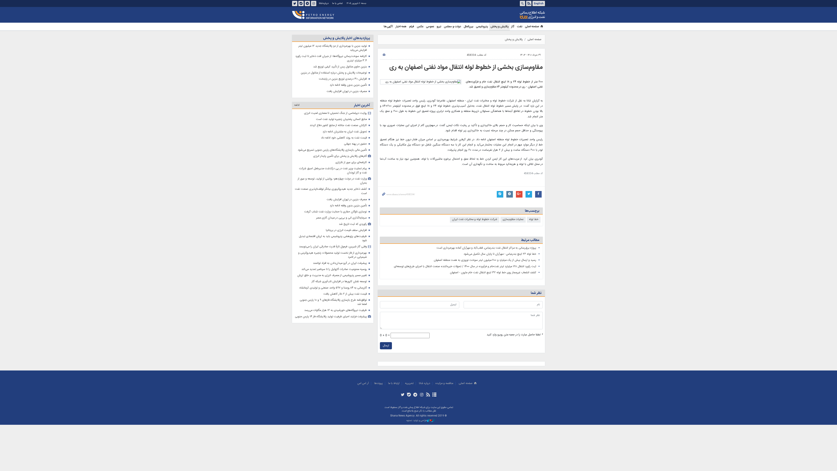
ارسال (386, 345)
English (538, 3)
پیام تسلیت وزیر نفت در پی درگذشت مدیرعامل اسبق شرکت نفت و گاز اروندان (333, 171)
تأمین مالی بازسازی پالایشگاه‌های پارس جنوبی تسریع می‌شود (332, 150)
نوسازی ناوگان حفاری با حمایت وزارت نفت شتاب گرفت (335, 212)
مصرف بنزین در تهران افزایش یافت (347, 91)
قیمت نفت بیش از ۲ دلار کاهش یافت (345, 294)
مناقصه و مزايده (444, 383)
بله (301, 3)
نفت (519, 26)
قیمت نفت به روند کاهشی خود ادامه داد (344, 138)
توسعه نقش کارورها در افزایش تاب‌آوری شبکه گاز (339, 282)
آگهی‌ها (388, 26)
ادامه (296, 105)
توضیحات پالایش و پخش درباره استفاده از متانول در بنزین (334, 73)
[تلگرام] (415, 395)
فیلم (411, 26)
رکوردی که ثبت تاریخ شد (353, 224)
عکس (420, 26)
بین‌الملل (468, 26)
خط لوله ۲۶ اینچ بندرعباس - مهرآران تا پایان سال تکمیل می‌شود (500, 254)
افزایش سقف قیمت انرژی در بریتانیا (346, 230)
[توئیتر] (402, 395)
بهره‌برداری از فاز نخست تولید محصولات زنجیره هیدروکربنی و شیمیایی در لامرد (332, 255)
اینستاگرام (313, 3)
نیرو (439, 26)
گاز (512, 26)
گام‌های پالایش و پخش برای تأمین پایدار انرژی (340, 156)
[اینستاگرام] (421, 395)
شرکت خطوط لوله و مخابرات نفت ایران (474, 219)
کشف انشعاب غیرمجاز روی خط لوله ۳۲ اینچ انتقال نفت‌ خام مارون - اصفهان (493, 273)
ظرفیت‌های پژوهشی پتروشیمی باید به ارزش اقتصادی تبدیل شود (333, 238)
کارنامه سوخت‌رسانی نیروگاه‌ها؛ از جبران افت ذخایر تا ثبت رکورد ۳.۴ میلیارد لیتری (331, 58)
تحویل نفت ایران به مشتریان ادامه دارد (345, 132)
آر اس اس (363, 383)
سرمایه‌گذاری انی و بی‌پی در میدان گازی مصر (341, 218)
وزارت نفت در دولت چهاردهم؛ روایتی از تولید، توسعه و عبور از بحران (332, 181)
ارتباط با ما (394, 383)
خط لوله (533, 219)
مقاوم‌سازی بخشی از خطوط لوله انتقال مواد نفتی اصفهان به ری (466, 67)
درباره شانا (323, 3)
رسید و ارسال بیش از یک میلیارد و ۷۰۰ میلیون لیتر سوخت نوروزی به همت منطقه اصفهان (485, 260)
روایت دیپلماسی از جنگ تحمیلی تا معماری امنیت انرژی (335, 113)
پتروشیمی (482, 26)
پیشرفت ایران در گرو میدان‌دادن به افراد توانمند (340, 263)
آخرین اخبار (362, 105)
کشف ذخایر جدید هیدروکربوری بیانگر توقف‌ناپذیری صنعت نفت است (331, 191)
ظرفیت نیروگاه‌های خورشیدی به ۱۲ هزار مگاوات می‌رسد (335, 310)
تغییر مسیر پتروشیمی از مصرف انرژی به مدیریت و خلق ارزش (332, 275)
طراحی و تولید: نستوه (417, 421)
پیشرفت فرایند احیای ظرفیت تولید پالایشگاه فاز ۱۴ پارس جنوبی (331, 317)
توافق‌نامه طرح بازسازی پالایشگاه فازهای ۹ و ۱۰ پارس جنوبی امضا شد (333, 302)
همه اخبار (401, 26)
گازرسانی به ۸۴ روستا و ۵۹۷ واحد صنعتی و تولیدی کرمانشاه (333, 288)
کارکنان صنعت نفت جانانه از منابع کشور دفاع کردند (338, 125)
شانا (517, 15)
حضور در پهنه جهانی (355, 144)
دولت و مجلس (452, 26)
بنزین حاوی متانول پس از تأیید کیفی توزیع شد (340, 67)
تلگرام (307, 3)
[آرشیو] (434, 395)
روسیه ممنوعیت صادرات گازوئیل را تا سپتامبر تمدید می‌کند (334, 269)
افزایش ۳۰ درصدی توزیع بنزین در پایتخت (343, 79)
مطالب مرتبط (530, 240)
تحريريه (409, 383)
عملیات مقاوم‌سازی (513, 219)
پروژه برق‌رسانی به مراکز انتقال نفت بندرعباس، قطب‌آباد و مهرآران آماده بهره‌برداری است (486, 248)
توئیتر (294, 3)
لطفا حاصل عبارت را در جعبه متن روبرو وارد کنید (515, 335)
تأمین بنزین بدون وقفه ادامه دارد (348, 85)
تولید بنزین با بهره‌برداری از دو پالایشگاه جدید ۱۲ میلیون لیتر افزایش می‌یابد (332, 48)
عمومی (430, 26)
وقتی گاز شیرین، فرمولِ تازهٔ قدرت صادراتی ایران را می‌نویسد (333, 247)
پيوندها (378, 383)
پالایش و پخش (499, 26)
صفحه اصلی (532, 26)
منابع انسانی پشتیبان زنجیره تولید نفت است (341, 119)
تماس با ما (337, 3)
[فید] (428, 395)
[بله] (409, 395)
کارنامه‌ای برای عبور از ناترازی (351, 162)
